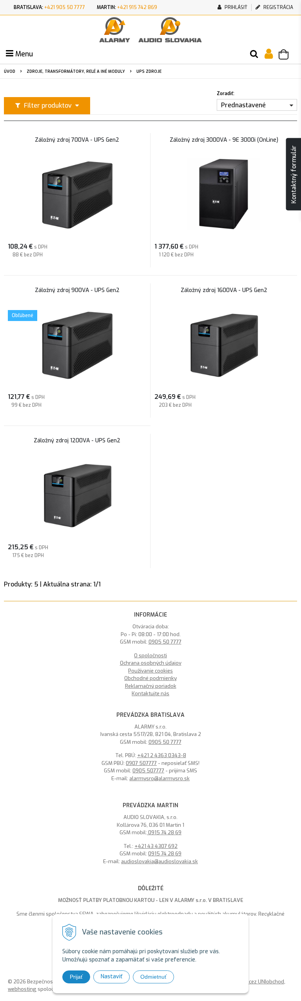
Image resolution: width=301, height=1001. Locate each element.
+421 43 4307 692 (156, 846)
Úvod (9, 71)
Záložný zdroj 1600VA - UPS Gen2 (224, 290)
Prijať (76, 977)
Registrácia (277, 7)
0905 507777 (148, 770)
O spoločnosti (150, 655)
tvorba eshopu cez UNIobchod (248, 981)
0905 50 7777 (165, 641)
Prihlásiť (235, 7)
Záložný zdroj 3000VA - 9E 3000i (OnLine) (224, 140)
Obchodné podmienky (150, 678)
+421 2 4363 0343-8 (161, 755)
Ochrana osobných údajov (150, 663)
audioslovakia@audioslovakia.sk (159, 861)
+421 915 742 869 (137, 7)
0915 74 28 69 (164, 832)
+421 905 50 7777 (64, 7)
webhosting (22, 989)
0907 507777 (141, 763)
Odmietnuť (153, 977)
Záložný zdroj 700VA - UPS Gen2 (77, 140)
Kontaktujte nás (150, 693)
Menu (23, 54)
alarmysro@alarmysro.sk (159, 778)
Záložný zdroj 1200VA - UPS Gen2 (77, 441)
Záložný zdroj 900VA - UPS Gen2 (77, 290)
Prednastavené (243, 105)
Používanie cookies (150, 670)
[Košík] (287, 56)
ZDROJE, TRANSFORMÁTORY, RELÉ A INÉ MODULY (76, 71)
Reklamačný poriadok (150, 686)
